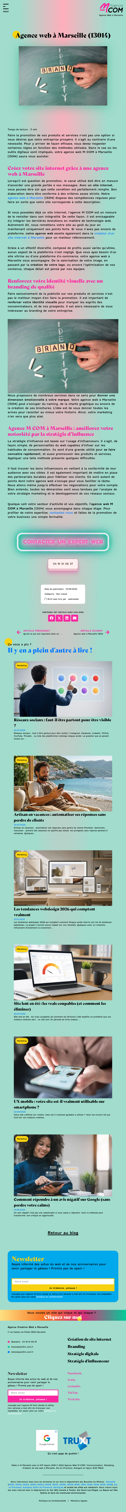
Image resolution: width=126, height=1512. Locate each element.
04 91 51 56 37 (63, 563)
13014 (96, 1484)
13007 (55, 1484)
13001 (11, 1484)
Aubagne (27, 1487)
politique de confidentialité (49, 1297)
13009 (70, 1484)
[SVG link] (111, 8)
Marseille (110, 1482)
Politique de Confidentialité (52, 1501)
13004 (33, 1484)
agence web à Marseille (25, 198)
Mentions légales (79, 1501)
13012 (89, 1484)
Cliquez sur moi (63, 1316)
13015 (102, 1484)
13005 (40, 1484)
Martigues (58, 1487)
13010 (77, 1484)
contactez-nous (61, 512)
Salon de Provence (42, 1487)
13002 (18, 1484)
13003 (26, 1484)
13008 (62, 1484)
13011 (83, 1484)
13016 (109, 1484)
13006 (48, 1484)
